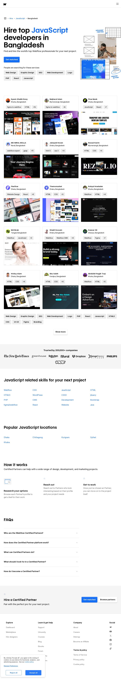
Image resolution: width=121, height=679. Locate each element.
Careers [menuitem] (76, 632)
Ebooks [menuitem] (41, 646)
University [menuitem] (42, 632)
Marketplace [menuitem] (11, 632)
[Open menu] (117, 4)
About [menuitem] (75, 627)
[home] (5, 4)
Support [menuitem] (41, 627)
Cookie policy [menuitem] (78, 664)
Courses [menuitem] (41, 637)
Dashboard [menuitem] (10, 627)
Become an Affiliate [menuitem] (81, 642)
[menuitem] (110, 627)
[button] (34, 107)
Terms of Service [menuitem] (80, 655)
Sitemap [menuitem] (76, 637)
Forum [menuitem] (40, 651)
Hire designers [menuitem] (11, 637)
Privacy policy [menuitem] (78, 660)
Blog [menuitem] (40, 642)
